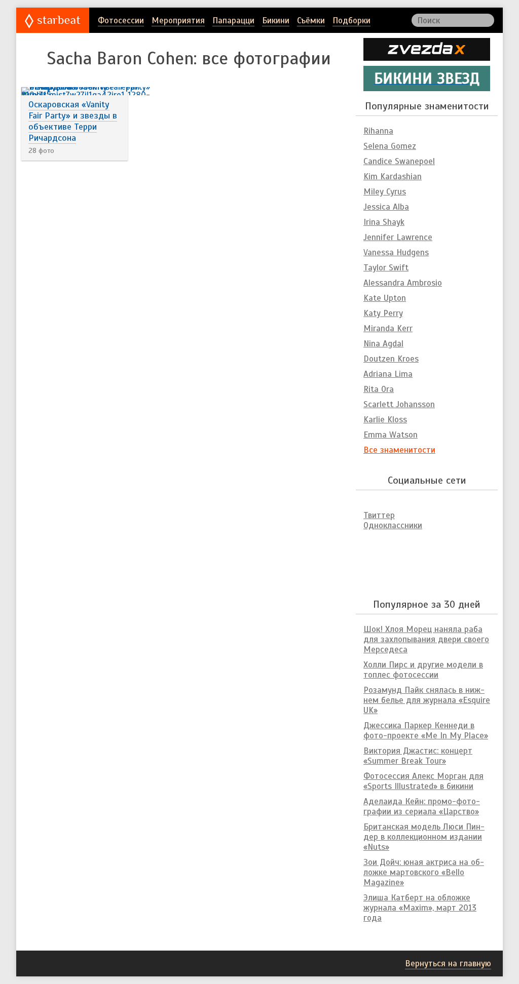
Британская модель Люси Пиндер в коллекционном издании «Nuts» (424, 836)
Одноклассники (392, 525)
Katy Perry (383, 313)
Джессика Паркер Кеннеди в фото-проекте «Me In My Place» (425, 730)
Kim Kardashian (392, 176)
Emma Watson (390, 434)
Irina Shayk (383, 222)
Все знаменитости (399, 450)
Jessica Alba (386, 207)
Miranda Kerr (388, 328)
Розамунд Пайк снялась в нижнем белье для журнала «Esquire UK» (426, 700)
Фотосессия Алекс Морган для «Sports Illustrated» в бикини (423, 781)
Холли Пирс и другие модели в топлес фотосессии (423, 669)
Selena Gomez (389, 146)
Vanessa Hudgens (396, 252)
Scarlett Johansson (399, 404)
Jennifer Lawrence (397, 237)
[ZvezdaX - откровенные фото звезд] (427, 56)
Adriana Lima (388, 374)
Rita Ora (378, 389)
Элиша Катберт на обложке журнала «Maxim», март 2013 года (419, 907)
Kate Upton (384, 298)
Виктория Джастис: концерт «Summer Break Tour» (417, 755)
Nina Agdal (383, 343)
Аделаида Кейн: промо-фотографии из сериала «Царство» (421, 806)
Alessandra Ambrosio (402, 283)
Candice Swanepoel (399, 161)
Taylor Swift (386, 267)
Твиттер (379, 515)
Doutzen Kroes (391, 358)
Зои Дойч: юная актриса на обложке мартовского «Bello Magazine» (423, 872)
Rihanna (378, 131)
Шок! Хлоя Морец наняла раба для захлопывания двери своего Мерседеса (426, 639)
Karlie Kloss (385, 419)
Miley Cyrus (384, 191)
